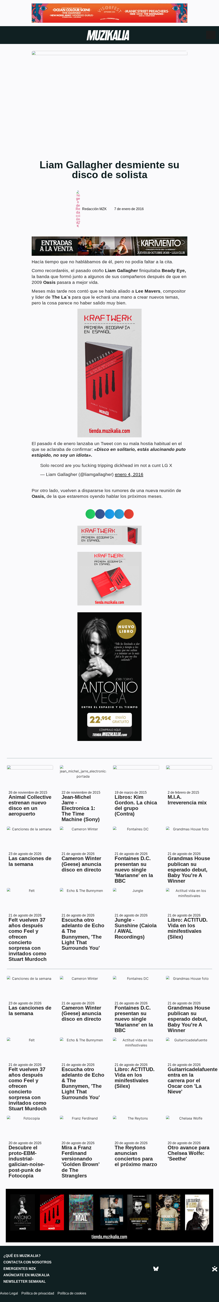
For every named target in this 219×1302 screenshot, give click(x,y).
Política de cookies (72, 1293)
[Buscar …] (211, 35)
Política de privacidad (37, 1293)
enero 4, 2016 (129, 474)
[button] (90, 514)
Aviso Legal (9, 1293)
